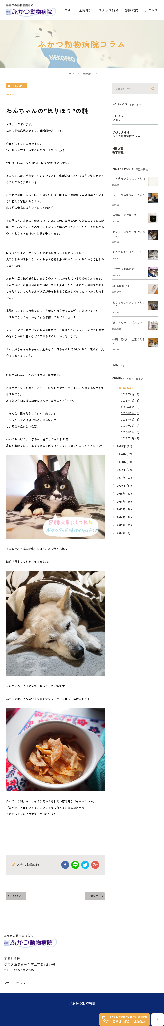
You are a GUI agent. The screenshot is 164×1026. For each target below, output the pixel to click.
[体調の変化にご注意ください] (153, 342)
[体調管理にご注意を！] (153, 218)
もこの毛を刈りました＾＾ (128, 252)
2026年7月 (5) (130, 400)
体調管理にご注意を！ (126, 215)
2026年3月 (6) (130, 426)
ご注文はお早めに (123, 269)
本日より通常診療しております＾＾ (128, 197)
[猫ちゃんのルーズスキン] (153, 325)
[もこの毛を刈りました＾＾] (153, 255)
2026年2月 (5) (130, 432)
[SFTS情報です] (153, 289)
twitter (85, 865)
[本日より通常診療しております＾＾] (153, 198)
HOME (67, 10)
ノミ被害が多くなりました (128, 178)
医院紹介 (85, 10)
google (95, 865)
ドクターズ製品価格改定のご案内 (128, 234)
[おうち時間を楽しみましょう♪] (153, 305)
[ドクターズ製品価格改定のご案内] (153, 235)
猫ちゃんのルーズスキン (127, 322)
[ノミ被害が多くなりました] (153, 181)
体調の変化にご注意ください (128, 341)
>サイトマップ (15, 982)
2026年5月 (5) (130, 413)
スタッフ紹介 (109, 10)
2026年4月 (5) (130, 419)
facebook (65, 865)
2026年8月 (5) (130, 394)
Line (75, 865)
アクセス (151, 10)
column (17, 86)
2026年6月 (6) (130, 407)
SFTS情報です (121, 286)
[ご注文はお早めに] (153, 272)
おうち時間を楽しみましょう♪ (128, 304)
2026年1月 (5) (130, 438)
